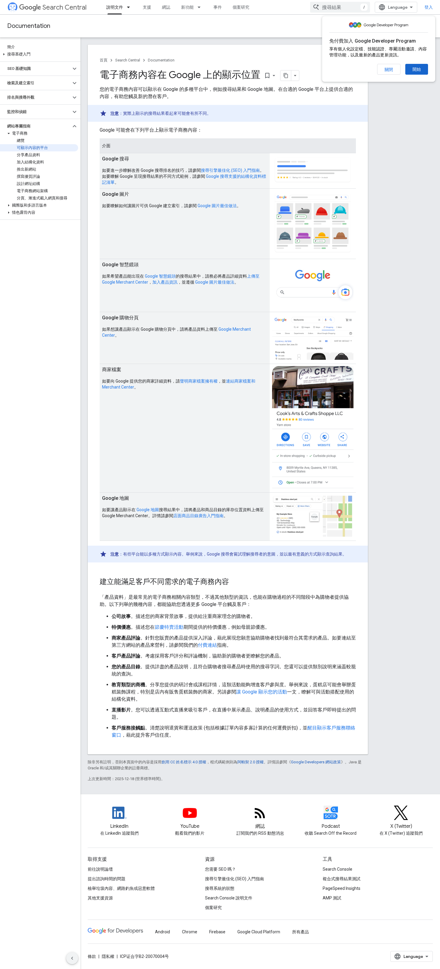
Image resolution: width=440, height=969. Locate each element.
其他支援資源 (100, 898)
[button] (39, 54)
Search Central (65, 7)
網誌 (166, 7)
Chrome (189, 931)
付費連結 (207, 645)
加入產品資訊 (164, 282)
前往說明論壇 (100, 869)
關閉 (389, 69)
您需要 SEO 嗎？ (220, 869)
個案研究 (241, 7)
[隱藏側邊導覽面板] (72, 958)
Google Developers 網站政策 (316, 762)
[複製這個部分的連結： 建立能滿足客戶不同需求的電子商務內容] (237, 582)
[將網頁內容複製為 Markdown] (285, 75)
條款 (92, 956)
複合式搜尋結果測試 (341, 878)
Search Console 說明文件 (228, 898)
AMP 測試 (332, 898)
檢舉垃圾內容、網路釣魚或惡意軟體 (121, 888)
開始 (416, 69)
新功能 (187, 7)
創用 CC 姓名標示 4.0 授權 (184, 762)
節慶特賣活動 (169, 627)
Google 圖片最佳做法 (217, 205)
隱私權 (108, 956)
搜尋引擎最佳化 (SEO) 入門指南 (230, 170)
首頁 (103, 60)
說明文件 (114, 7)
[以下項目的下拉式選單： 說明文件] (130, 7)
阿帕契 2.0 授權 (250, 762)
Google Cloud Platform (258, 931)
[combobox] (340, 7)
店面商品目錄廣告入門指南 (198, 515)
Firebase (217, 931)
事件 (217, 7)
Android (162, 931)
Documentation (28, 26)
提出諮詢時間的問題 (106, 878)
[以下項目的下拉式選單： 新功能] (201, 7)
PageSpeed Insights (341, 888)
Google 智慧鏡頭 (160, 276)
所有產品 (300, 931)
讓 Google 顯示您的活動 (261, 692)
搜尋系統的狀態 (219, 888)
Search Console (337, 869)
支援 (147, 7)
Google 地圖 (147, 509)
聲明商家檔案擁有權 (199, 381)
